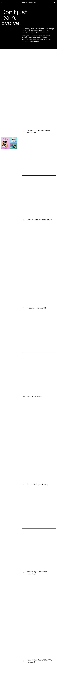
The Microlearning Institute (28, 2)
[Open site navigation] (54, 2)
